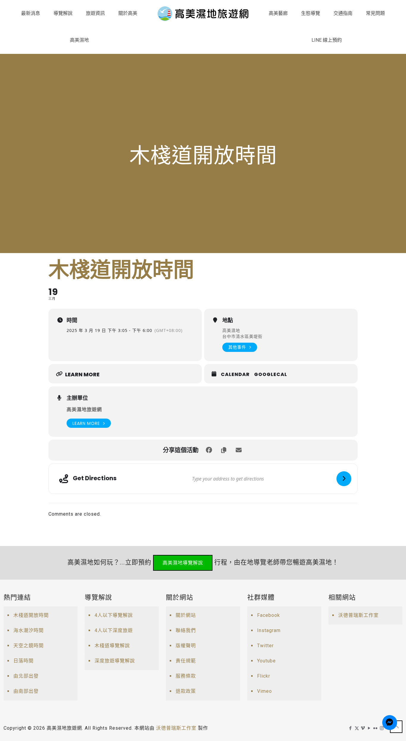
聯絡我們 (186, 630)
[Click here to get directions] (343, 478)
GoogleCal (270, 374)
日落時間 (23, 661)
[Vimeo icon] (363, 728)
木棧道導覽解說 (112, 645)
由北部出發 (26, 676)
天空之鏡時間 (28, 645)
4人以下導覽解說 (114, 615)
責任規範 (186, 661)
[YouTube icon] (369, 728)
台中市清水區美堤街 (242, 336)
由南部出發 (26, 691)
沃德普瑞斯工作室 (358, 615)
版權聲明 (186, 645)
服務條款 (186, 676)
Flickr (263, 676)
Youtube (266, 661)
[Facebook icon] (350, 728)
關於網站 (186, 615)
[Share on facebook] (209, 450)
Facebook (268, 615)
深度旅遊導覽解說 (115, 661)
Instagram (269, 630)
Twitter (265, 645)
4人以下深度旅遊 (114, 630)
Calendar (235, 374)
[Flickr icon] (375, 728)
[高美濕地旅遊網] (203, 13)
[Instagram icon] (382, 728)
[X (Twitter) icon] (357, 728)
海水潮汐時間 (28, 630)
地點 (227, 320)
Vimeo (264, 691)
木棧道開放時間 (31, 615)
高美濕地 (231, 330)
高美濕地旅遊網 (84, 409)
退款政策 (186, 691)
